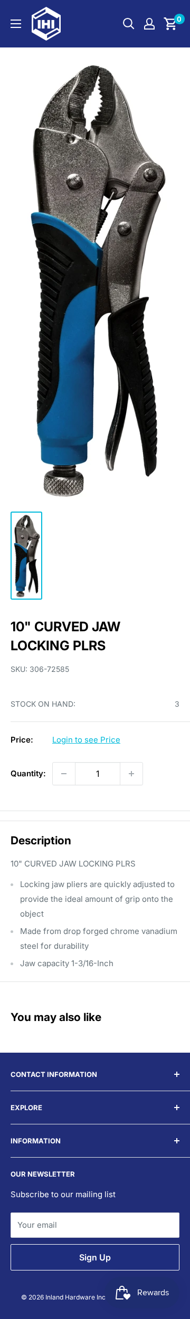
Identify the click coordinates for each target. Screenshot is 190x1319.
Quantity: (28, 773)
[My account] (149, 24)
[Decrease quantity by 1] (64, 774)
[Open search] (129, 24)
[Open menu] (16, 24)
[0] (170, 23)
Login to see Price (86, 740)
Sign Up (95, 1257)
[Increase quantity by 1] (131, 774)
